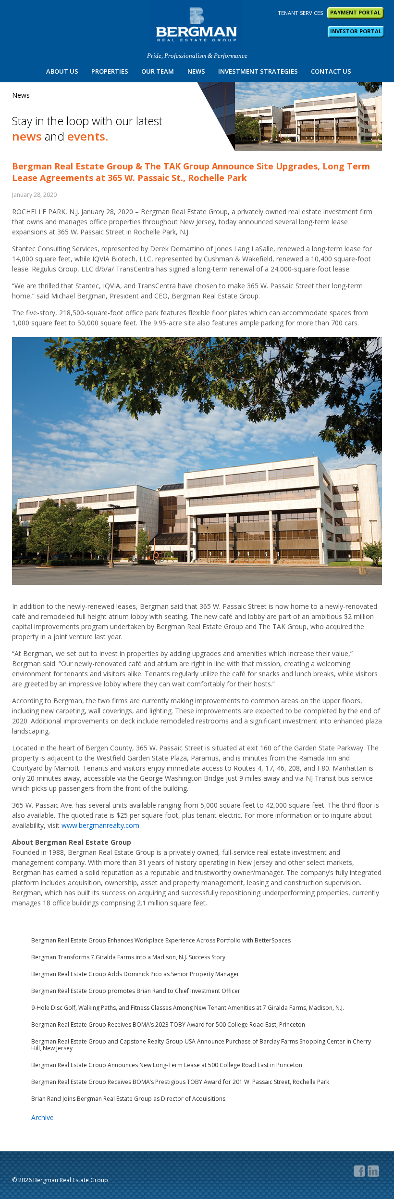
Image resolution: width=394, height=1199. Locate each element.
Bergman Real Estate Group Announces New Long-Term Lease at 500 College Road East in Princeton (166, 1065)
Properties (109, 71)
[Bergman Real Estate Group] (197, 25)
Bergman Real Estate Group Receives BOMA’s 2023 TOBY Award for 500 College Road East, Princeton (168, 1024)
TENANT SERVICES (300, 12)
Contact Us (331, 71)
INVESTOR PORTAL (356, 31)
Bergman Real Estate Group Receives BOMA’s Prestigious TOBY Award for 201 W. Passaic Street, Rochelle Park (180, 1082)
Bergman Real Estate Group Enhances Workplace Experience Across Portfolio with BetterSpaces (161, 940)
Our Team (157, 71)
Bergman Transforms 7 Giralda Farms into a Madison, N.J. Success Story (128, 957)
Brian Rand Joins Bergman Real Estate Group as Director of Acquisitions (128, 1099)
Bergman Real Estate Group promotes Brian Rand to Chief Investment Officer (135, 991)
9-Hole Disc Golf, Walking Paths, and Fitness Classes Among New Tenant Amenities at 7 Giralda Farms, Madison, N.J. (187, 1008)
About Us (62, 71)
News (196, 71)
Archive (42, 1117)
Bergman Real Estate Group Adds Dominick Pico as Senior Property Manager (135, 974)
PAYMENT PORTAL (355, 12)
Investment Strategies (258, 71)
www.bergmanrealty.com (100, 825)
